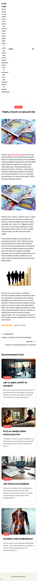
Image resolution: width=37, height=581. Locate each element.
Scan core (3, 5)
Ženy (6, 534)
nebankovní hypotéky (17, 155)
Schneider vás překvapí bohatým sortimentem (20, 345)
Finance (18, 107)
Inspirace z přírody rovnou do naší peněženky (16, 337)
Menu (11, 49)
